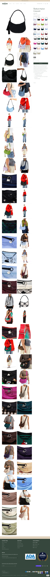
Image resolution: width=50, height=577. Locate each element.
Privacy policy (22, 575)
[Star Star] (38, 28)
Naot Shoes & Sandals (20, 543)
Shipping (34, 14)
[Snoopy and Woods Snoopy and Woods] (38, 38)
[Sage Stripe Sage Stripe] (35, 52)
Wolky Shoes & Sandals (20, 546)
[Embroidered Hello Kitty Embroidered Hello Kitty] (46, 38)
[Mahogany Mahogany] (46, 33)
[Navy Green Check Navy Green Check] (42, 28)
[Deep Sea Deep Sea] (42, 43)
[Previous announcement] (2, 0)
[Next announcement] (48, 0)
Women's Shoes (19, 542)
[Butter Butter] (38, 24)
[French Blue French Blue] (46, 28)
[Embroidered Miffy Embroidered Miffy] (35, 19)
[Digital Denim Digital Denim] (46, 19)
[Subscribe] (15, 566)
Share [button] (35, 82)
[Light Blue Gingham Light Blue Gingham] (38, 33)
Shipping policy (25, 575)
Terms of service (18, 575)
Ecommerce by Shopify (10, 575)
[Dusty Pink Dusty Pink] (46, 24)
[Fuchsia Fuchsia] (35, 43)
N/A (34, 57)
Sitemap (3, 546)
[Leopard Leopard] (42, 38)
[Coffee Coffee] (46, 43)
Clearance (18, 547)
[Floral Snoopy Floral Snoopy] (35, 24)
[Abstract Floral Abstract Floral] (38, 48)
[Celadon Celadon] (38, 52)
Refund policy (15, 575)
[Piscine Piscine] (42, 48)
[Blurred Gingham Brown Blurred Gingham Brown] (38, 43)
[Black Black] (38, 19)
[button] (11, 3)
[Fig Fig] (35, 48)
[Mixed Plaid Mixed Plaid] (35, 38)
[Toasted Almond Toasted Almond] (46, 48)
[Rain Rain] (42, 33)
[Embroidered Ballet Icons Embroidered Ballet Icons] (35, 33)
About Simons (3, 547)
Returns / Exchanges (4, 542)
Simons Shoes (43, 557)
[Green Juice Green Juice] (42, 24)
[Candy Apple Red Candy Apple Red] (42, 19)
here (17, 557)
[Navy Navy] (35, 28)
